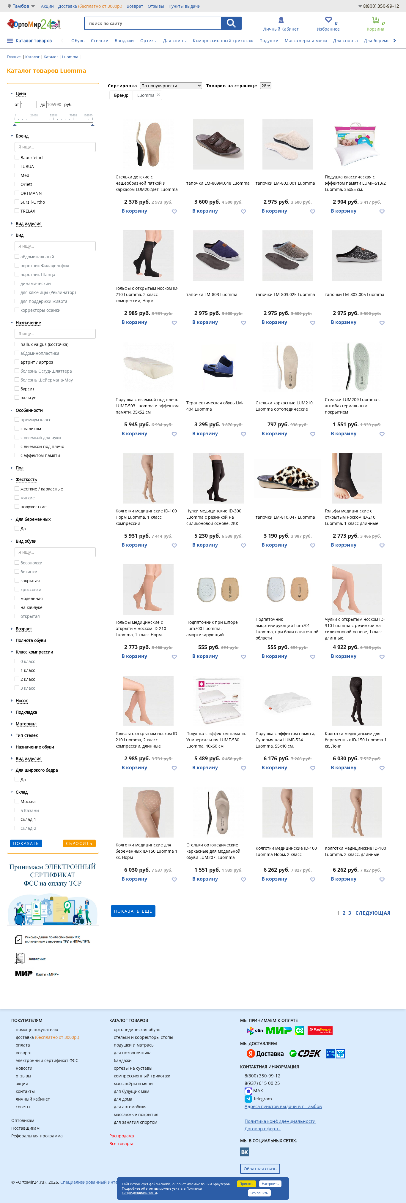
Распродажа (121, 1136)
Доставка (90, 6)
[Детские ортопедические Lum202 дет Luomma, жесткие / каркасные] (148, 144)
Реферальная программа (37, 1136)
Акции (47, 6)
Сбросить (79, 843)
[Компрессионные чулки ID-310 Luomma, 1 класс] (357, 589)
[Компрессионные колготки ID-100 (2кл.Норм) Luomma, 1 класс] (287, 812)
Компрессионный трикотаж (223, 40)
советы (23, 1106)
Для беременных (382, 40)
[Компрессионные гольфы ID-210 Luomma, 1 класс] (357, 478)
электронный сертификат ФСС (47, 1060)
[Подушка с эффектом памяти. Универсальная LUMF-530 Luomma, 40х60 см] (218, 701)
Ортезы (148, 40)
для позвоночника (133, 1052)
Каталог (33, 56)
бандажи (123, 1060)
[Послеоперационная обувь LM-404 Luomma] (218, 367)
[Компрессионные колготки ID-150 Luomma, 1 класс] (357, 701)
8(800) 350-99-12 (381, 6)
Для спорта (345, 40)
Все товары (121, 1143)
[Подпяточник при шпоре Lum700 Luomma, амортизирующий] (218, 589)
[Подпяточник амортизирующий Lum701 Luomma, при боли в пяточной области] (287, 589)
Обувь (78, 40)
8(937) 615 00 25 (262, 1083)
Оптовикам (22, 1120)
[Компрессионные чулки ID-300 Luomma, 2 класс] (218, 478)
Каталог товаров (34, 40)
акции (22, 1083)
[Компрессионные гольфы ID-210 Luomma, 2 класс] (148, 255)
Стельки (100, 40)
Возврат (135, 6)
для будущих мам (131, 1091)
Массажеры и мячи (306, 40)
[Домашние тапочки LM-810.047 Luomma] (287, 478)
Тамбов (21, 6)
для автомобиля (130, 1106)
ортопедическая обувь (137, 1029)
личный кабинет (33, 1099)
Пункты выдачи (185, 6)
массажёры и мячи (133, 1083)
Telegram (262, 1098)
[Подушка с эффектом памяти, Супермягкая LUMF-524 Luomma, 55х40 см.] (287, 701)
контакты (25, 1091)
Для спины (175, 40)
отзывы (23, 1076)
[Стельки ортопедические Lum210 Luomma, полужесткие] (287, 367)
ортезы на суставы (133, 1068)
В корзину (134, 211)
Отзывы (156, 6)
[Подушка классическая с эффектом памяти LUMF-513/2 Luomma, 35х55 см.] (357, 144)
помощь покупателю (37, 1029)
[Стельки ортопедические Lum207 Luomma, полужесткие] (218, 812)
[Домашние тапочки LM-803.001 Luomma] (287, 144)
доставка (47, 1037)
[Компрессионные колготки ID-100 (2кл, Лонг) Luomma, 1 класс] (357, 812)
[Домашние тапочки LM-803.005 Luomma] (357, 255)
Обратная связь (260, 1169)
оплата (23, 1045)
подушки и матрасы (134, 1045)
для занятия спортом (135, 1122)
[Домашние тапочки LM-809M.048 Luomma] (218, 144)
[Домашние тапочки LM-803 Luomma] (218, 255)
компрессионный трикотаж (142, 1076)
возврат (24, 1052)
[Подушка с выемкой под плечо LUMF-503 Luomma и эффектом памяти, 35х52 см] (148, 367)
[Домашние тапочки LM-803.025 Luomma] (287, 255)
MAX (257, 1090)
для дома (123, 1099)
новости (24, 1068)
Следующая (373, 913)
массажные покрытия (136, 1114)
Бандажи (124, 40)
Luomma (70, 56)
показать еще (133, 911)
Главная (14, 56)
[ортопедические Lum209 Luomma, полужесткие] (357, 367)
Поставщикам (25, 1128)
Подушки (269, 40)
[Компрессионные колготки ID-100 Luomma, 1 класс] (148, 478)
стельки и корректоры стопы (143, 1037)
